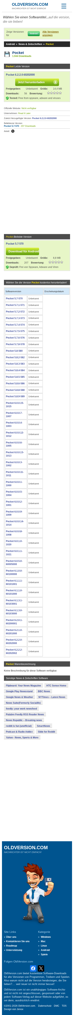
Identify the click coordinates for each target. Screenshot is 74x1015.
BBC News (44, 691)
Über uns (11, 937)
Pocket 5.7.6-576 (15, 337)
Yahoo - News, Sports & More (22, 737)
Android (10, 44)
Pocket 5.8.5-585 (15, 377)
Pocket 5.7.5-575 (15, 331)
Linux (44, 945)
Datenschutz (45, 1005)
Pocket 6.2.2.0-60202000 (20, 74)
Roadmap (11, 945)
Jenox (20, 1009)
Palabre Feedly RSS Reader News (25, 714)
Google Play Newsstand (19, 691)
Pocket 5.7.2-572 (15, 311)
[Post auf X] (12, 131)
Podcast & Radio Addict (19, 731)
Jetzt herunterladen (31, 82)
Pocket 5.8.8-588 (15, 390)
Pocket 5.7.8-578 (15, 344)
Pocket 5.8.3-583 (15, 363)
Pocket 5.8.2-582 (15, 357)
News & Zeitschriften (30, 44)
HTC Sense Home (56, 685)
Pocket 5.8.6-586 (15, 383)
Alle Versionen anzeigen (50, 33)
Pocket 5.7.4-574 (15, 324)
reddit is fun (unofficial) (19, 726)
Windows (46, 937)
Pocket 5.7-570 (11, 126)
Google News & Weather (19, 697)
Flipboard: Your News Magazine (23, 685)
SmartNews (43, 726)
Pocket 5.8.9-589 (15, 396)
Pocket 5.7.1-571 (15, 305)
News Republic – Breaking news (24, 720)
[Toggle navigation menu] (63, 6)
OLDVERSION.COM (30, 4)
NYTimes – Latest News (51, 697)
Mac (43, 941)
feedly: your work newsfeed (21, 708)
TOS (64, 1005)
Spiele (44, 954)
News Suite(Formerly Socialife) (23, 703)
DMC (56, 1005)
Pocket (18, 53)
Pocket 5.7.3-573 (15, 318)
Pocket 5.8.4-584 (15, 370)
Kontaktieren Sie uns (18, 941)
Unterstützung (14, 950)
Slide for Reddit (46, 731)
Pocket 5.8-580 (14, 350)
